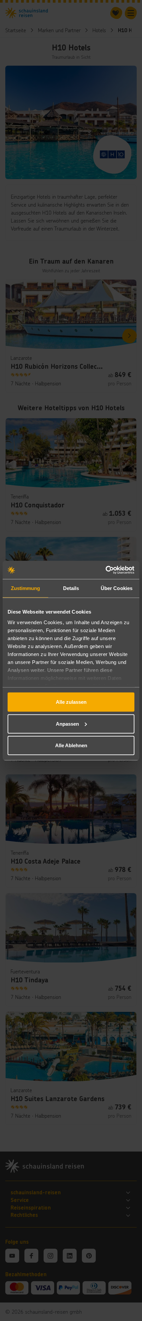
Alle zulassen (71, 702)
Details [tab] (71, 588)
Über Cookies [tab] (116, 588)
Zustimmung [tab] (25, 588)
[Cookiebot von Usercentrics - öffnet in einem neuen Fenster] (105, 569)
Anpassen (67, 723)
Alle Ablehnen (71, 745)
